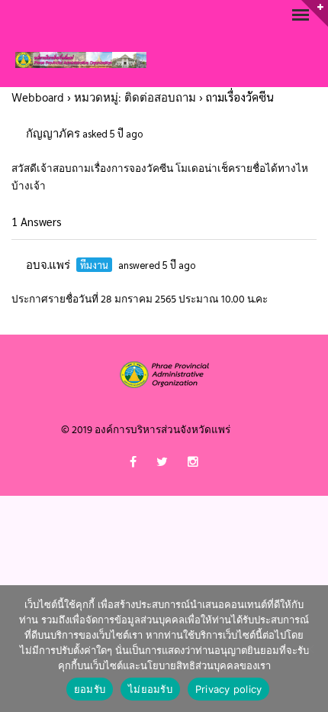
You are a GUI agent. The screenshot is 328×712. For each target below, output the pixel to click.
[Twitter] (162, 465)
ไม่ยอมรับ (150, 689)
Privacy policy (228, 689)
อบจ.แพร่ (48, 266)
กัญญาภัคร (53, 134)
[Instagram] (193, 465)
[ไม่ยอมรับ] (309, 648)
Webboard (37, 98)
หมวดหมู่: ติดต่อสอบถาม (135, 98)
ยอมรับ (89, 689)
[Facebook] (133, 465)
